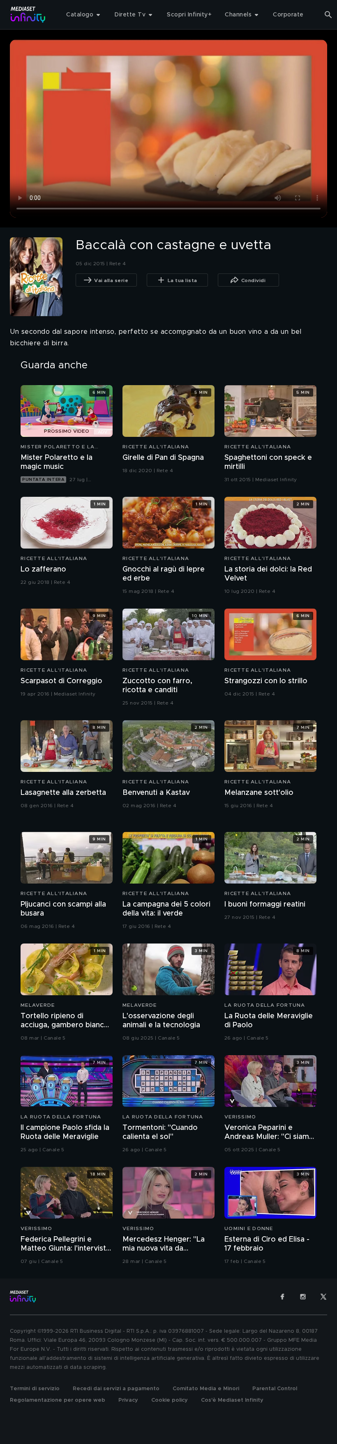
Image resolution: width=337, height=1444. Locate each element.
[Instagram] (303, 1296)
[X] (323, 1296)
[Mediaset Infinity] (28, 14)
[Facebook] (282, 1296)
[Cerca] (328, 15)
